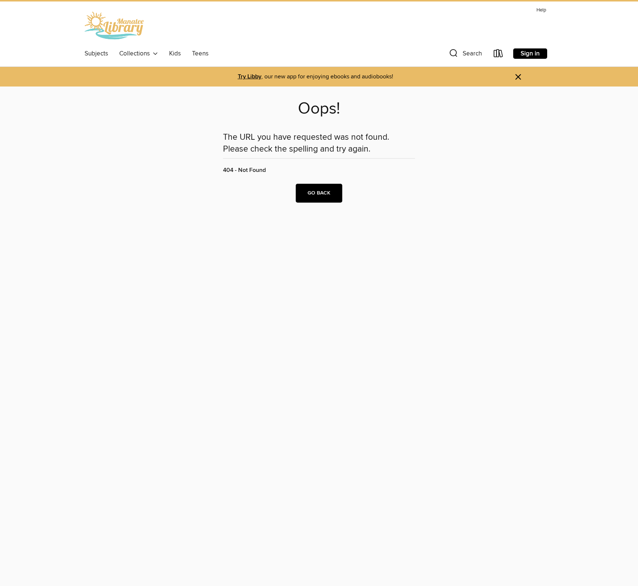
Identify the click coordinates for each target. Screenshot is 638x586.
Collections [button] (136, 54)
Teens (200, 54)
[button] (464, 55)
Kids (175, 54)
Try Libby (249, 77)
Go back (319, 193)
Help (541, 10)
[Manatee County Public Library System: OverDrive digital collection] (114, 25)
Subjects (96, 54)
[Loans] (498, 55)
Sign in (530, 54)
